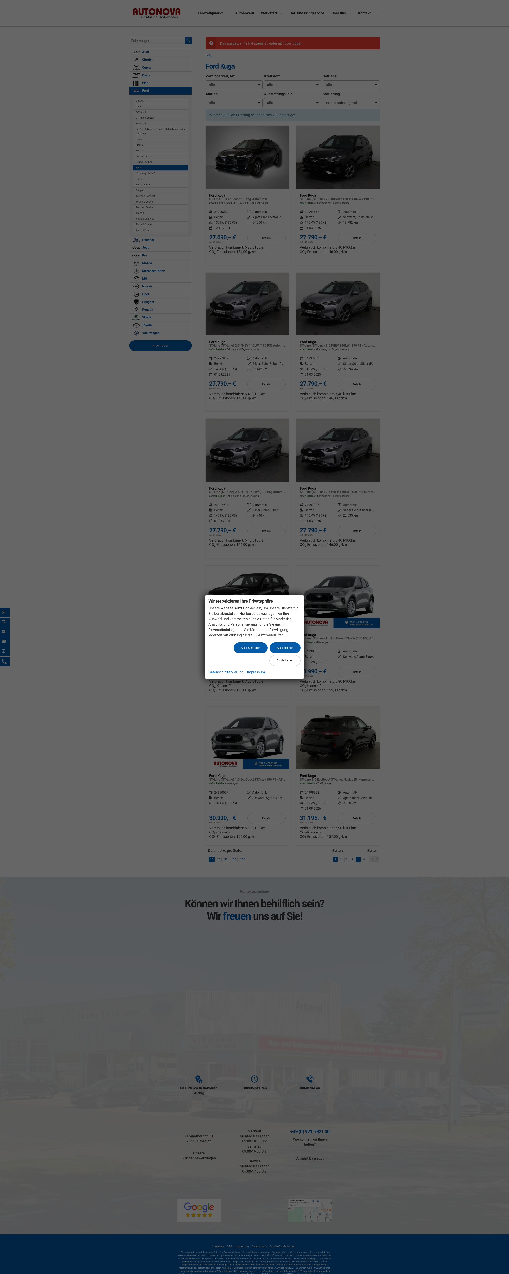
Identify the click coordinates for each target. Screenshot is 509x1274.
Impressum (256, 672)
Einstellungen (285, 660)
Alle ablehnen (285, 647)
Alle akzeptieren (250, 647)
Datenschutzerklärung (225, 672)
